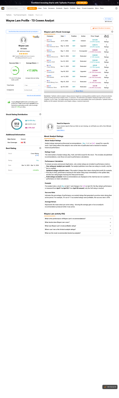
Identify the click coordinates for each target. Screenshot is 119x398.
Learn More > (61, 130)
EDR (50, 86)
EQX (50, 60)
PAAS (50, 45)
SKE (50, 55)
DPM (50, 75)
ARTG (50, 50)
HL (49, 80)
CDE (37, 155)
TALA (50, 40)
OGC (50, 70)
